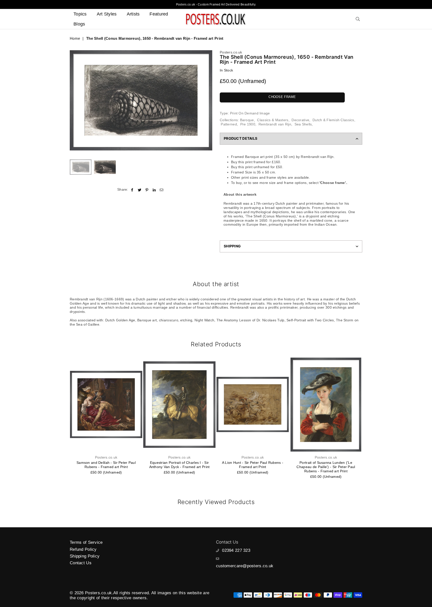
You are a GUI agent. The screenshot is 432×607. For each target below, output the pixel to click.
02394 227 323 (236, 550)
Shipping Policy (85, 556)
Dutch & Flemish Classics (333, 120)
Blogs (79, 23)
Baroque (247, 120)
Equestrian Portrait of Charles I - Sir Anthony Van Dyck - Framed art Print (179, 465)
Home (75, 38)
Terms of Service (86, 542)
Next (208, 100)
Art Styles (107, 13)
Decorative (300, 120)
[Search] (357, 19)
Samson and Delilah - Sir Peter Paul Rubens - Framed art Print (106, 465)
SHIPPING (232, 246)
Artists (133, 13)
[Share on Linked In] (154, 189)
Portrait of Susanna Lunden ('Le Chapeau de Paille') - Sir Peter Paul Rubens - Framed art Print (325, 467)
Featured (159, 13)
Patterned (229, 124)
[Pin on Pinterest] (147, 189)
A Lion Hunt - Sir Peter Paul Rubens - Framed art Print (252, 465)
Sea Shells (303, 124)
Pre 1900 (247, 124)
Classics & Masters (272, 120)
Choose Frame (282, 97)
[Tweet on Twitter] (140, 189)
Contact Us (81, 563)
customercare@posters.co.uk (244, 566)
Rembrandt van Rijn (274, 124)
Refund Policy (83, 549)
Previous (74, 100)
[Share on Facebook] (132, 189)
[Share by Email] (162, 189)
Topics (80, 13)
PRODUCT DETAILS (240, 138)
